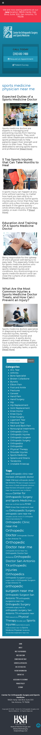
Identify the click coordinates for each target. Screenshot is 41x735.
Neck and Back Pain (20, 425)
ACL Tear (14, 370)
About (20, 648)
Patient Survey (21, 65)
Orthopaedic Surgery (22, 510)
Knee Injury (16, 414)
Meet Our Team (20, 655)
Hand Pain (15, 396)
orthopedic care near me (18, 513)
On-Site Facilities (20, 667)
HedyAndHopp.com (20, 731)
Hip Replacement (19, 405)
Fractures (15, 390)
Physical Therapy (19, 449)
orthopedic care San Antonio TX (15, 516)
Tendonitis (15, 461)
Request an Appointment (21, 59)
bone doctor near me (19, 490)
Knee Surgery (17, 417)
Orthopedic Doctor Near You (16, 551)
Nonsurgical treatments (22, 428)
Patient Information (20, 671)
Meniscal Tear (17, 423)
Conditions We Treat (20, 659)
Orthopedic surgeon (20, 437)
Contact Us (20, 674)
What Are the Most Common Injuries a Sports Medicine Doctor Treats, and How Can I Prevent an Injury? (19, 294)
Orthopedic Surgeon (15, 578)
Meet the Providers (20, 651)
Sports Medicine (18, 455)
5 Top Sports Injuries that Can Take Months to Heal (20, 162)
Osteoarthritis (13, 617)
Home (20, 644)
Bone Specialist (18, 376)
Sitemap (20, 687)
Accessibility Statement (20, 680)
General (14, 393)
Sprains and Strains (20, 458)
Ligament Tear (17, 420)
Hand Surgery (17, 399)
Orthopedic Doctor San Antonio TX (20, 561)
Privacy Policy (20, 683)
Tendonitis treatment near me (17, 633)
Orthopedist (16, 446)
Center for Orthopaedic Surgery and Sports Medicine (19, 497)
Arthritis (14, 373)
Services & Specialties (20, 663)
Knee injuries (20, 504)
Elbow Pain (16, 384)
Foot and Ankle (18, 387)
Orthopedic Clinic (19, 431)
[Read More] (26, 149)
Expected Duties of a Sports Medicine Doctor (19, 98)
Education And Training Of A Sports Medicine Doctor (19, 225)
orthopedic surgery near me (15, 607)
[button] (38, 725)
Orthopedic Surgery (20, 440)
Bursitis (14, 381)
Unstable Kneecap (19, 464)
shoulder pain (21, 621)
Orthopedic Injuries (20, 434)
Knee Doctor (16, 411)
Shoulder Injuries (19, 452)
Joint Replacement (20, 408)
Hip (12, 402)
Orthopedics (16, 443)
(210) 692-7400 (20, 54)
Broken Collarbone (19, 379)
